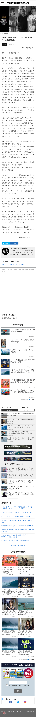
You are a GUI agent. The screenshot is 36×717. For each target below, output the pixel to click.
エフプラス (20, 264)
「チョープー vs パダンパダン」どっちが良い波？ (17, 512)
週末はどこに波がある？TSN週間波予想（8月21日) (17, 525)
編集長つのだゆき (27, 237)
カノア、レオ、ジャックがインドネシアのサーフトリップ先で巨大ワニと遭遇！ (20, 438)
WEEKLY (26, 410)
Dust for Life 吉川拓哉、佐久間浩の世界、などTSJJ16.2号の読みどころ (15, 536)
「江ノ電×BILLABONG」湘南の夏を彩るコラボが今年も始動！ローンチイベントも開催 (17, 507)
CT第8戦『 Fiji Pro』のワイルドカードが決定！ (16, 540)
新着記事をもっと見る (18, 545)
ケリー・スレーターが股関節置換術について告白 (16, 516)
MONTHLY (10, 410)
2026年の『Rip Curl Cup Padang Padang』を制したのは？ (17, 521)
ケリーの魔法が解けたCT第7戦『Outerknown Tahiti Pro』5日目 (20, 432)
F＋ (4, 264)
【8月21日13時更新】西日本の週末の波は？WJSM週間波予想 (17, 530)
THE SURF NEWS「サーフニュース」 (15, 711)
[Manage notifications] (4, 713)
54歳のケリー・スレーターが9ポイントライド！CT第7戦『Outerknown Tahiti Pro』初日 (20, 427)
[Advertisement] (18, 292)
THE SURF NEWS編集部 (18, 248)
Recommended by (25, 399)
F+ (20, 237)
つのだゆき (11, 264)
